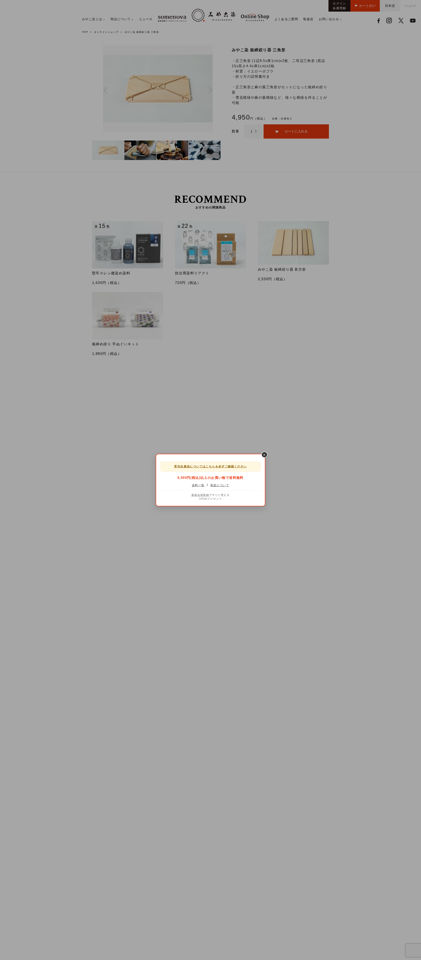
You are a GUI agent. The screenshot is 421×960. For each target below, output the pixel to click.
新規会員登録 (200, 494)
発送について (219, 485)
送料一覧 (198, 485)
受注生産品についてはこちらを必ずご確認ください (210, 466)
